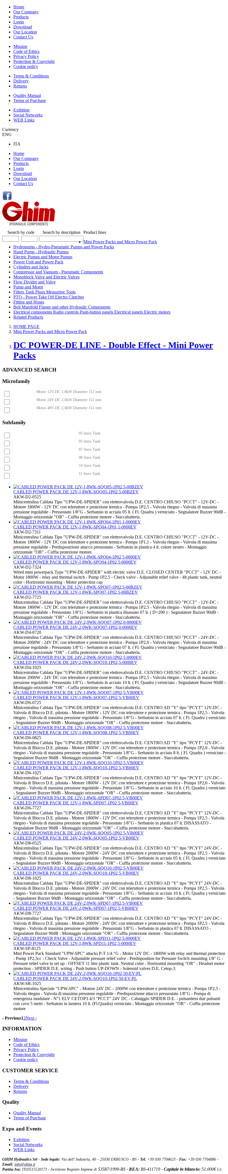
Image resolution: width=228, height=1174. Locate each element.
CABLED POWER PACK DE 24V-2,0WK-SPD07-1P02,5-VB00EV (75, 908)
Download (22, 27)
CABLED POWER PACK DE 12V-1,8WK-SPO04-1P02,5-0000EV (75, 562)
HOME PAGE (26, 326)
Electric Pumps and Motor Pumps (42, 256)
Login (18, 22)
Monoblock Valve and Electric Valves (46, 277)
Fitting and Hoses (28, 302)
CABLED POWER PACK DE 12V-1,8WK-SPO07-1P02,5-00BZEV (75, 592)
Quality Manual (27, 95)
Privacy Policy (26, 56)
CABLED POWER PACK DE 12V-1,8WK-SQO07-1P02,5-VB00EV (76, 697)
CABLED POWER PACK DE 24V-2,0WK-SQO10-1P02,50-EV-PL (75, 978)
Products (21, 16)
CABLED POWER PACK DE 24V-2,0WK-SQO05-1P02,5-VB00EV (76, 838)
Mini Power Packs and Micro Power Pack (120, 241)
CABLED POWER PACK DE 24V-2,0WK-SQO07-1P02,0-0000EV (75, 627)
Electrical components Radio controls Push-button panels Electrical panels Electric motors (91, 312)
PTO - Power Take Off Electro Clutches (48, 297)
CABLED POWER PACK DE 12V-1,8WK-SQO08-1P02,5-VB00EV (76, 732)
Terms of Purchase (29, 100)
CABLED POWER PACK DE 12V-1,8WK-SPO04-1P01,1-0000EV (75, 527)
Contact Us (23, 37)
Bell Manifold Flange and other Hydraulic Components (61, 307)
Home (18, 6)
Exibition (21, 110)
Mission (20, 46)
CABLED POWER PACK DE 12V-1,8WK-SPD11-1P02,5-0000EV (74, 943)
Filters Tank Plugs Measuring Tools (44, 292)
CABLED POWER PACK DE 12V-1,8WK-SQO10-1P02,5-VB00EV (76, 767)
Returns (20, 86)
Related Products (28, 317)
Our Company (26, 11)
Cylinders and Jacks (30, 267)
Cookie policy (25, 66)
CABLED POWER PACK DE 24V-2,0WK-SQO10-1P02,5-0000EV (75, 662)
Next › (31, 1018)
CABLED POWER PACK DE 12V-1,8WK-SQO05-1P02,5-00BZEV (76, 491)
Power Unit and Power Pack (38, 261)
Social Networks (28, 115)
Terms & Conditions (31, 76)
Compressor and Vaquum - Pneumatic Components (58, 272)
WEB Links (23, 120)
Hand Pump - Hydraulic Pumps (41, 251)
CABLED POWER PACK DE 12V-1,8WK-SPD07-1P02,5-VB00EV (75, 803)
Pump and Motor (28, 287)
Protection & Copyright (33, 61)
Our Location (25, 32)
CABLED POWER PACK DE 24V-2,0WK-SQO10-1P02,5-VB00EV (76, 873)
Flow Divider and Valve (34, 282)
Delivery (21, 81)
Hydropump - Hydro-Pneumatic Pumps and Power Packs (63, 246)
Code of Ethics (26, 51)
